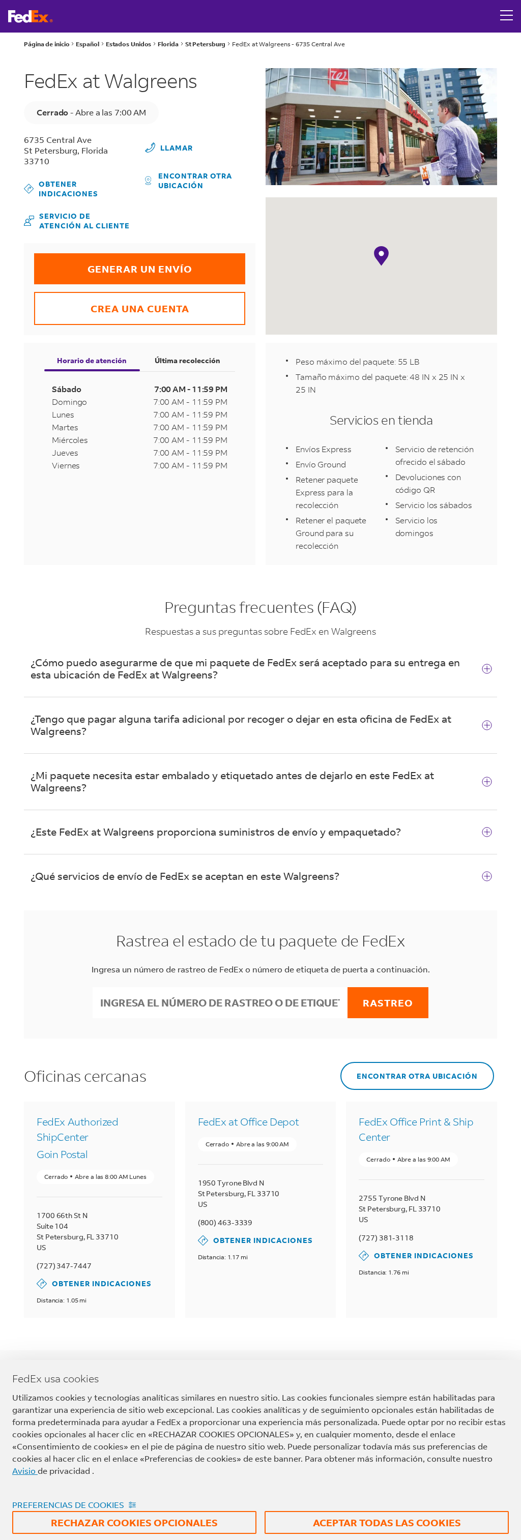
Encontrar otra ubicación (195, 180)
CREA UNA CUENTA (111, 303)
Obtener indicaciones (61, 188)
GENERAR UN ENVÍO (113, 264)
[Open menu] (507, 16)
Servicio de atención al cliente (77, 220)
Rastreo (388, 1002)
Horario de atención (92, 360)
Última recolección (187, 360)
